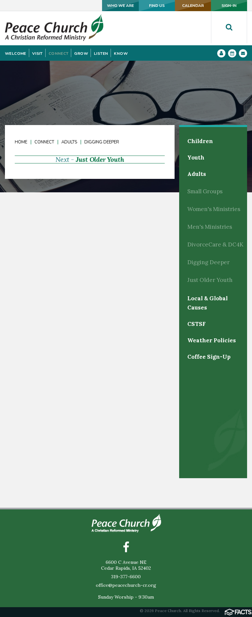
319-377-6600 (126, 577)
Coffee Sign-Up (209, 356)
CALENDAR (193, 5)
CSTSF (196, 324)
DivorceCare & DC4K (215, 244)
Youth (195, 157)
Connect (44, 142)
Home (21, 142)
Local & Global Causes (207, 303)
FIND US (157, 5)
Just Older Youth (100, 159)
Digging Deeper (101, 142)
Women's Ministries (213, 209)
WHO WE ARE (120, 5)
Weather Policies (211, 340)
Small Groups (204, 191)
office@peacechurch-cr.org (126, 585)
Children (200, 141)
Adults (69, 142)
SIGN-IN (229, 5)
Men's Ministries (209, 226)
